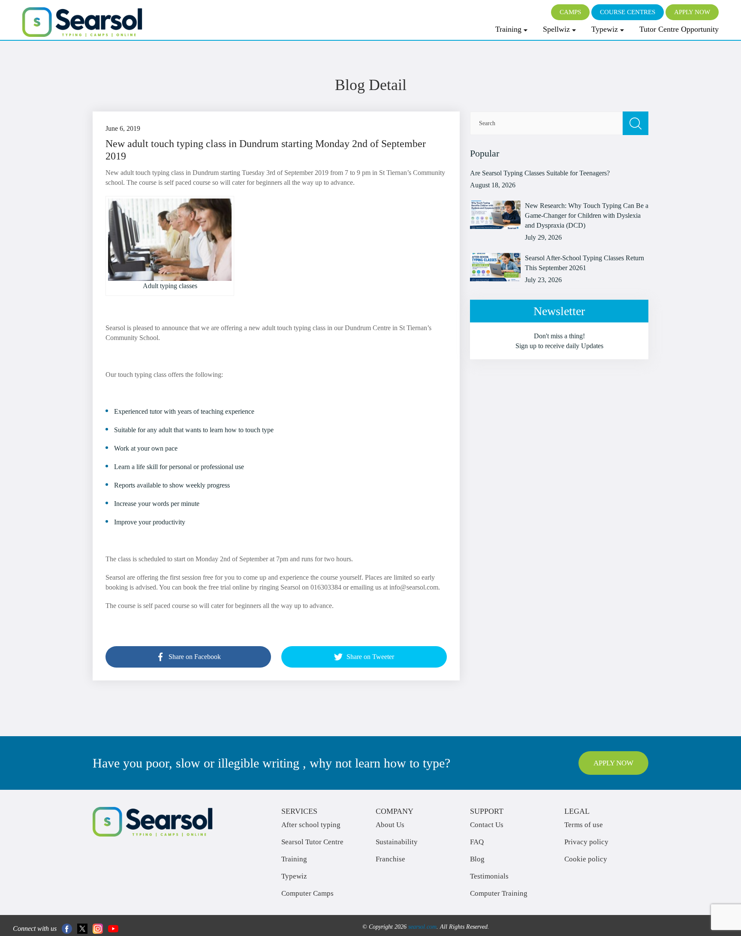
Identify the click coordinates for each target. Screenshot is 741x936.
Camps (570, 12)
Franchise (390, 859)
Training (508, 29)
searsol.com (422, 927)
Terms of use (583, 825)
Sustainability (397, 842)
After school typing (310, 825)
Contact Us (486, 825)
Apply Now (692, 12)
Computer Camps (307, 893)
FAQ (477, 842)
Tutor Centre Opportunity (679, 29)
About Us (390, 825)
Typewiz (604, 29)
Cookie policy (585, 859)
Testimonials (489, 876)
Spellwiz (556, 29)
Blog (477, 859)
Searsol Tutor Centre (312, 842)
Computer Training (498, 893)
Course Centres (627, 12)
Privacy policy (586, 842)
